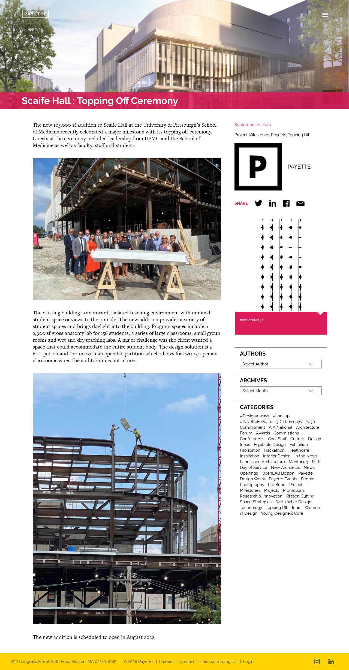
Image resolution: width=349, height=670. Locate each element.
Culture (297, 438)
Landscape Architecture (262, 461)
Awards (263, 433)
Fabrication (250, 450)
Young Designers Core (282, 513)
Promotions (294, 490)
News (309, 467)
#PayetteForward (256, 421)
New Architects (285, 467)
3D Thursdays (289, 421)
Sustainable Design (293, 501)
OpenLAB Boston (278, 473)
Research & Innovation (261, 496)
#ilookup (281, 415)
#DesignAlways (254, 415)
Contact (187, 661)
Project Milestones (251, 134)
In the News (305, 456)
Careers (166, 661)
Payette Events (283, 479)
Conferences (252, 438)
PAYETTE (299, 166)
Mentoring (298, 461)
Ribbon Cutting (300, 496)
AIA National (280, 427)
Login (248, 661)
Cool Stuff (277, 438)
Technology (251, 507)
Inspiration (249, 456)
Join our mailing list (219, 661)
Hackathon (274, 450)
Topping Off (298, 134)
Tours (296, 507)
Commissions (286, 433)
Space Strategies (256, 501)
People (307, 479)
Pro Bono (276, 484)
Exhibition (299, 444)
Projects (278, 134)
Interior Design (277, 456)
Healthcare (298, 450)
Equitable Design (270, 444)
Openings (249, 473)
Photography (252, 484)
